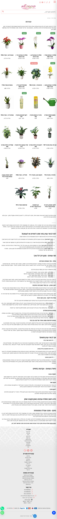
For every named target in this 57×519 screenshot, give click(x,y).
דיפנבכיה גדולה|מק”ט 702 (35, 145)
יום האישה (28, 484)
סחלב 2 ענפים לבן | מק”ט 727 (35, 56)
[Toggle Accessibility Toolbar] (54, 513)
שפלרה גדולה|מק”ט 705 (7, 145)
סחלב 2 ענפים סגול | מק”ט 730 (50, 56)
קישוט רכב (28, 465)
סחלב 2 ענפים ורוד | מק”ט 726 (21, 56)
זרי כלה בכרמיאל (28, 480)
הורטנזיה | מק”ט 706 (35, 85)
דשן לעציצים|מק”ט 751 (21, 116)
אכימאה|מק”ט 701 (21, 205)
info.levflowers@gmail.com (27, 495)
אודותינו (28, 433)
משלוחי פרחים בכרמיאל (28, 476)
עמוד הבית (54, 18)
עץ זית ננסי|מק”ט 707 (49, 145)
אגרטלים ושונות (28, 468)
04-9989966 (27, 489)
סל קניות (28, 436)
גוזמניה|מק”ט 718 (7, 85)
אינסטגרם (28, 445)
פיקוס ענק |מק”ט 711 (35, 175)
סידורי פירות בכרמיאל (28, 483)
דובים (28, 467)
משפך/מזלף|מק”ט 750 (49, 116)
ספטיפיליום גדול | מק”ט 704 (21, 86)
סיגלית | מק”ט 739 (21, 175)
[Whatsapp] (2, 513)
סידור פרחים (28, 457)
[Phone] (2, 508)
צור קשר (28, 438)
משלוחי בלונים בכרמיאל (28, 481)
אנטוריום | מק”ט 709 (7, 55)
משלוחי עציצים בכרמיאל (28, 478)
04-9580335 (27, 491)
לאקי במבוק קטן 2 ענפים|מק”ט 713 (7, 175)
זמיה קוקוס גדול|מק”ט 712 (21, 145)
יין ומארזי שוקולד (28, 462)
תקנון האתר (28, 439)
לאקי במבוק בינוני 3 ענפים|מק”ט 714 (50, 205)
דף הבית (28, 431)
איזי (28, 447)
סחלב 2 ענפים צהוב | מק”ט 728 (50, 86)
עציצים (28, 459)
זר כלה (28, 463)
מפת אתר (28, 442)
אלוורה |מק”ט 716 (49, 175)
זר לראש (28, 460)
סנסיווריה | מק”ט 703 (7, 115)
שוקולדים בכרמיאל (28, 475)
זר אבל (28, 470)
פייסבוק (28, 444)
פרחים (28, 456)
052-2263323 (27, 493)
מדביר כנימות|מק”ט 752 (36, 116)
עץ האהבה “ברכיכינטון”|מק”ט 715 (35, 206)
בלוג (28, 435)
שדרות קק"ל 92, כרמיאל (27, 497)
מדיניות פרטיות (28, 441)
